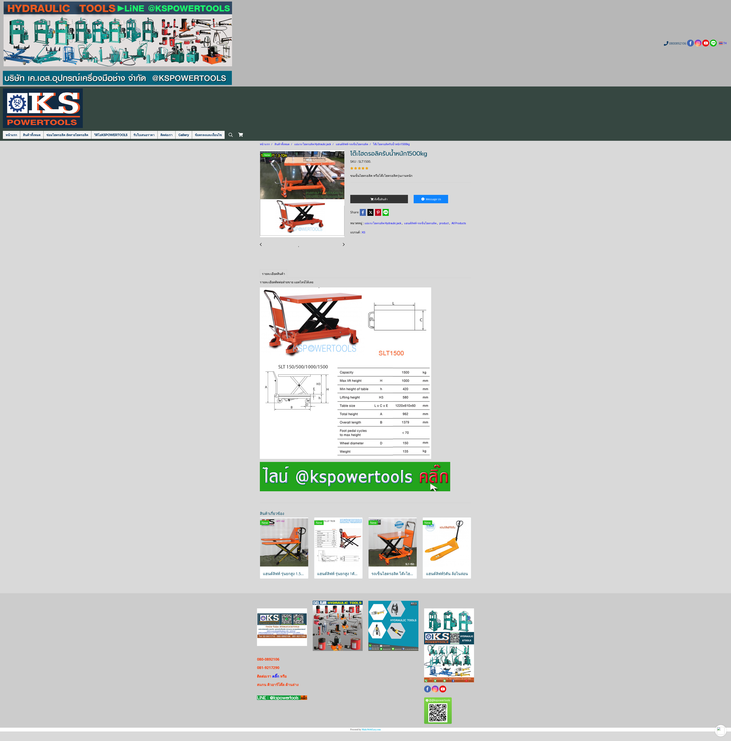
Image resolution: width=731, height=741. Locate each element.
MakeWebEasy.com (371, 729)
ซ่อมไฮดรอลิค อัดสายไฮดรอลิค (67, 135)
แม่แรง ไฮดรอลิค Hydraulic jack (383, 223)
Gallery (183, 135)
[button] (721, 731)
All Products (459, 223)
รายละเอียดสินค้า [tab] (273, 274)
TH (725, 43)
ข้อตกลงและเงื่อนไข (208, 135)
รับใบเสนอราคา (144, 135)
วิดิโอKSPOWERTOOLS (111, 135)
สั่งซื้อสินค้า (380, 199)
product (444, 223)
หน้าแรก (11, 135)
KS (363, 232)
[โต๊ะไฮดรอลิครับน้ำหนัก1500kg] (302, 194)
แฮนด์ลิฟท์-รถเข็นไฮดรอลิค (420, 223)
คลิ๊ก (275, 676)
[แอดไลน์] (355, 476)
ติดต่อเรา (166, 135)
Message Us (433, 199)
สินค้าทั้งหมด (32, 135)
